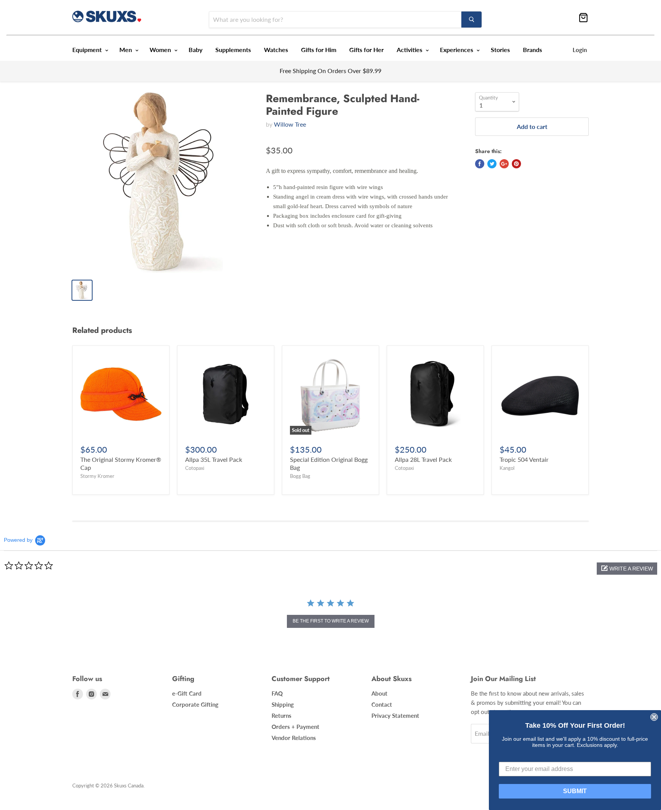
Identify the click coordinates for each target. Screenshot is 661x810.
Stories (500, 49)
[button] (627, 568)
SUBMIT (575, 791)
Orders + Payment (295, 726)
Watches (276, 49)
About (379, 693)
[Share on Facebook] (479, 163)
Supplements (233, 49)
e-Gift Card (187, 693)
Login (580, 49)
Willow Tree (290, 124)
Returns (281, 715)
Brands (532, 49)
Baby (195, 49)
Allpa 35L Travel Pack (213, 459)
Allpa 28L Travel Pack (423, 459)
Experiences (457, 49)
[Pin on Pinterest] (516, 163)
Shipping (283, 704)
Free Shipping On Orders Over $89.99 (330, 70)
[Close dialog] (654, 717)
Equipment (87, 49)
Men (126, 49)
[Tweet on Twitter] (492, 163)
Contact (381, 704)
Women (161, 49)
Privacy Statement (395, 715)
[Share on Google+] (504, 163)
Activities (410, 49)
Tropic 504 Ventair (524, 459)
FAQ (277, 693)
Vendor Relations (294, 737)
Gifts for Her (366, 49)
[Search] (471, 19)
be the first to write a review (331, 621)
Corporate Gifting (195, 704)
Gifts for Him (318, 49)
